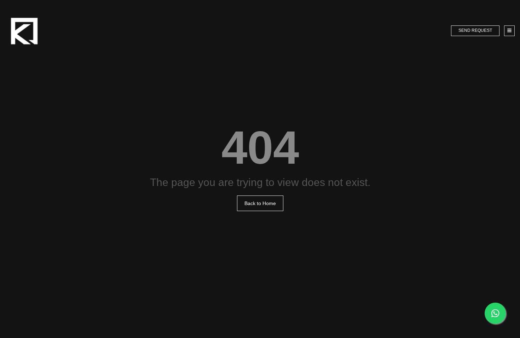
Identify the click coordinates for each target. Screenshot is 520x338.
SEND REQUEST (475, 30)
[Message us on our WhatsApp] (495, 313)
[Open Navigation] (509, 30)
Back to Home (260, 203)
